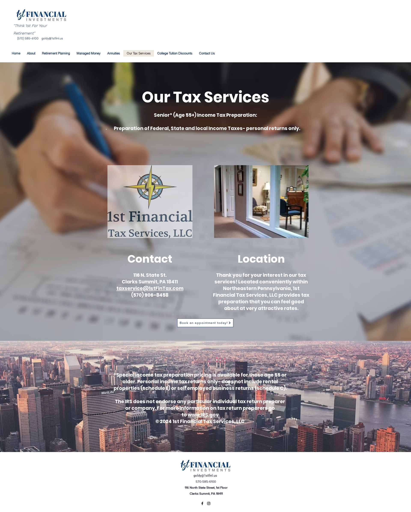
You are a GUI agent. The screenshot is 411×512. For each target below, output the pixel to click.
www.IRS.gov (203, 415)
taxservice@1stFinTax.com (149, 288)
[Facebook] (202, 503)
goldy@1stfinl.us (52, 38)
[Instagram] (209, 503)
